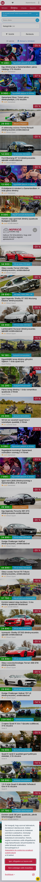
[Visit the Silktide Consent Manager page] (33, 874)
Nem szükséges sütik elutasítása (20, 868)
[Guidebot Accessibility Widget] (38, 879)
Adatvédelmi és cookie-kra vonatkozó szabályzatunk (19, 851)
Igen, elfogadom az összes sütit (20, 861)
